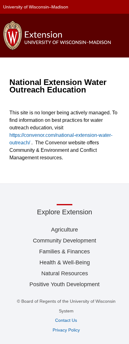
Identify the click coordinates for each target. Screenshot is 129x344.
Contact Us (66, 320)
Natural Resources (64, 273)
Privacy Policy (66, 329)
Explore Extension (64, 212)
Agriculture (64, 230)
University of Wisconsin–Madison (35, 6)
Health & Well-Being (64, 262)
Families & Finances (64, 251)
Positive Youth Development (64, 284)
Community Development (64, 240)
